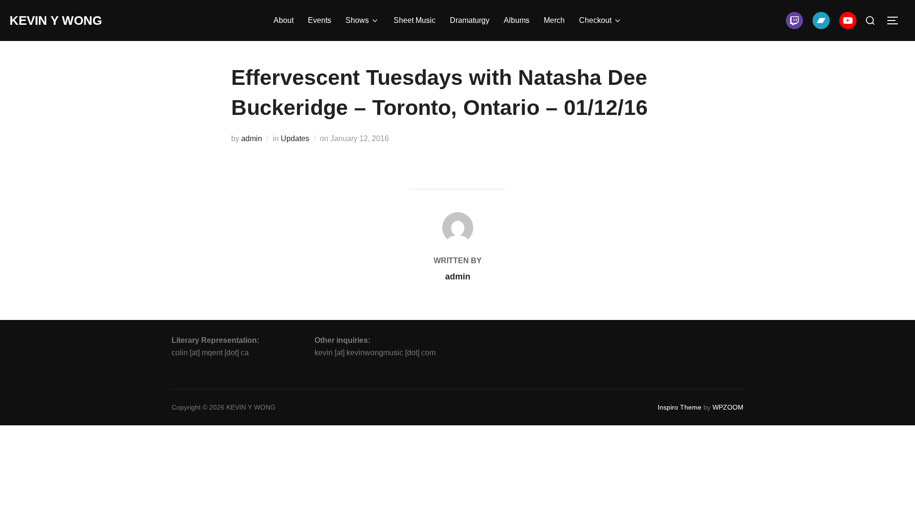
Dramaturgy (469, 20)
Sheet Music (415, 20)
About (284, 20)
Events (319, 20)
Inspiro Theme (680, 407)
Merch (554, 20)
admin (251, 138)
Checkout (595, 20)
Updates (295, 138)
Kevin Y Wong (56, 20)
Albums (516, 20)
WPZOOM (727, 407)
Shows (357, 20)
